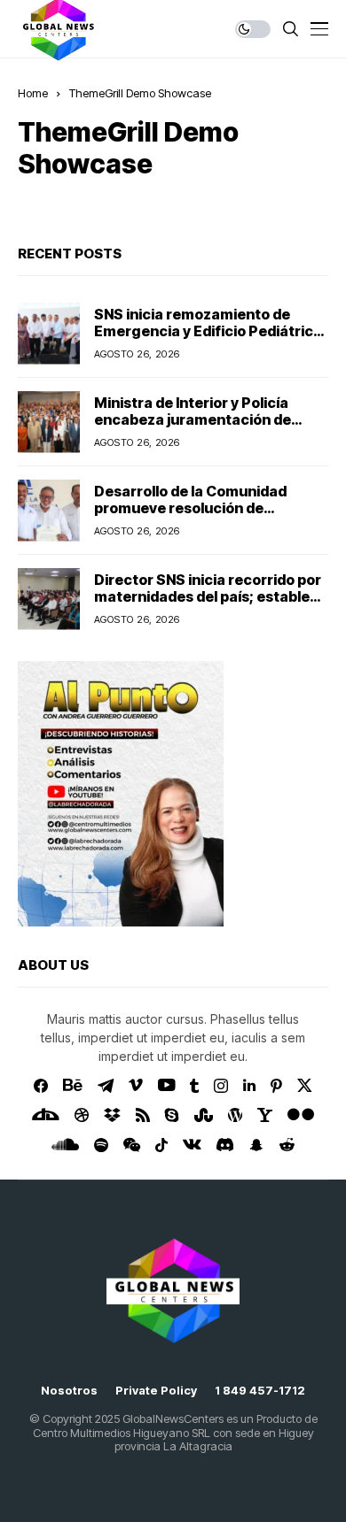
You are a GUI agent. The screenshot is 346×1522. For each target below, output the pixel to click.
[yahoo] (264, 1115)
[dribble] (82, 1115)
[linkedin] (249, 1086)
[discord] (224, 1144)
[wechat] (131, 1145)
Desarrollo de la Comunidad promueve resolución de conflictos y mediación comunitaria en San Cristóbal (196, 516)
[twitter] (304, 1085)
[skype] (172, 1115)
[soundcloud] (65, 1145)
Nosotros (69, 1390)
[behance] (73, 1086)
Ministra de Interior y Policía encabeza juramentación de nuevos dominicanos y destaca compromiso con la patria (202, 428)
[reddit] (287, 1144)
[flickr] (300, 1115)
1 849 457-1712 (260, 1390)
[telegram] (106, 1086)
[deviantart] (45, 1115)
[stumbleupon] (203, 1115)
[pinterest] (276, 1086)
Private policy (156, 1390)
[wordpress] (235, 1115)
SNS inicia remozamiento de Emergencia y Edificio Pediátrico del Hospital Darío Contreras (208, 331)
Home (33, 93)
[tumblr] (194, 1086)
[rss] (143, 1115)
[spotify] (101, 1145)
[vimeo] (136, 1086)
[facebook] (41, 1086)
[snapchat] (256, 1145)
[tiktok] (161, 1145)
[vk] (192, 1145)
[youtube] (166, 1086)
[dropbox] (112, 1115)
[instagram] (221, 1086)
